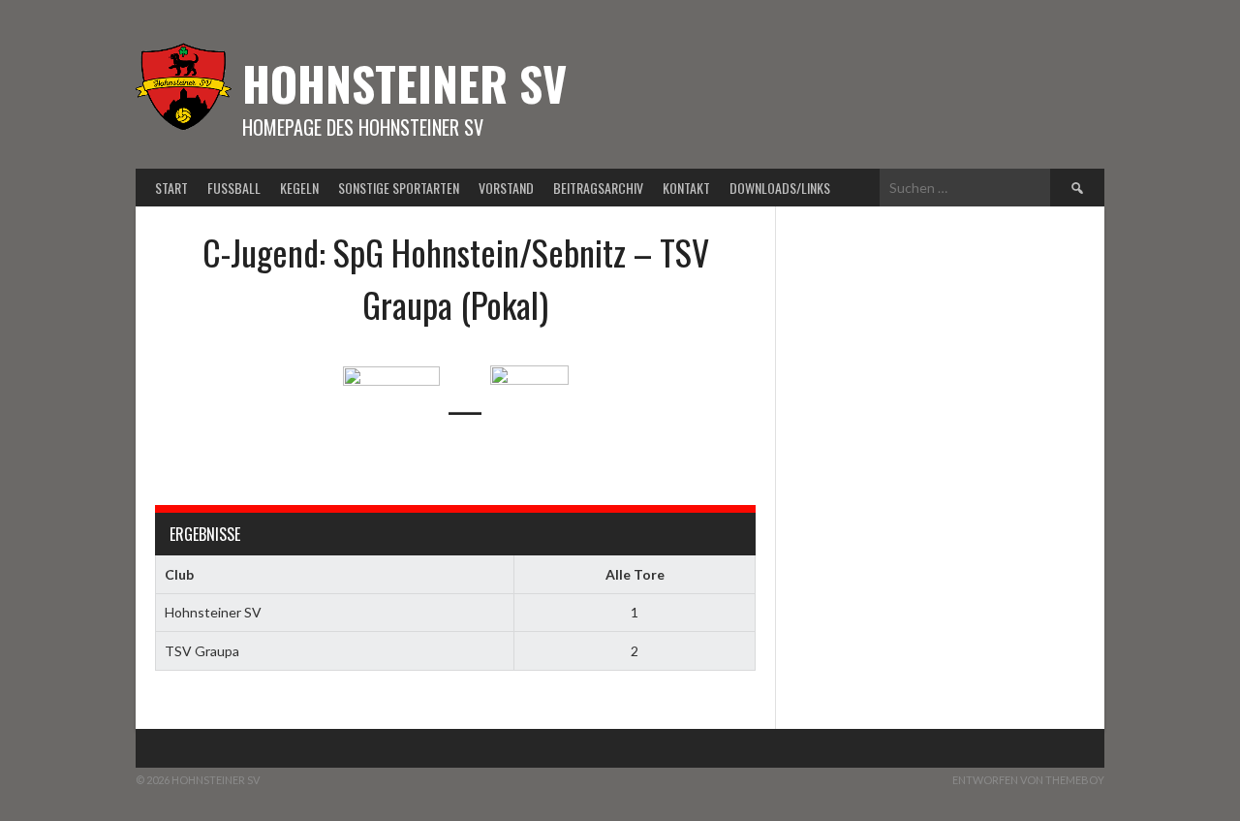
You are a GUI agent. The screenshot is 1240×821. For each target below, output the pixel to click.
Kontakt (686, 187)
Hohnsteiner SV (404, 82)
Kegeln (299, 187)
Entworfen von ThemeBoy (1028, 780)
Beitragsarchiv (598, 187)
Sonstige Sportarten (398, 187)
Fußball (234, 187)
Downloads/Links (779, 187)
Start (171, 187)
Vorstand (506, 187)
